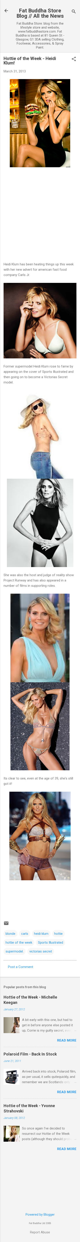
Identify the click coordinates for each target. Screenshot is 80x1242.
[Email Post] (6, 925)
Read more (66, 1040)
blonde (10, 934)
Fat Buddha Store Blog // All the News (40, 13)
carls (24, 934)
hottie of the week (19, 943)
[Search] (73, 12)
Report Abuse (40, 1232)
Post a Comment (20, 967)
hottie (58, 934)
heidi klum (41, 934)
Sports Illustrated (50, 943)
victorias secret (40, 951)
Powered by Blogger (40, 1215)
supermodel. (15, 951)
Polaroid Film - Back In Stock (30, 1054)
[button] (73, 59)
